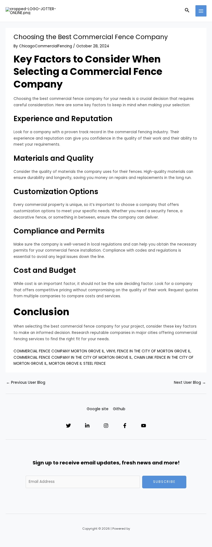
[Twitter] (68, 425)
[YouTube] (143, 425)
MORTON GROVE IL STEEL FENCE (77, 363)
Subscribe (164, 482)
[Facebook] (124, 425)
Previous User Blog (25, 382)
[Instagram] (106, 425)
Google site (97, 409)
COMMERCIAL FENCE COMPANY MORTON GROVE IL (59, 351)
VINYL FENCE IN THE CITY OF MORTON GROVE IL (148, 351)
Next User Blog (190, 382)
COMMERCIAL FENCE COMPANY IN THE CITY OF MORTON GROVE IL (73, 357)
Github (119, 409)
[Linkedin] (87, 425)
